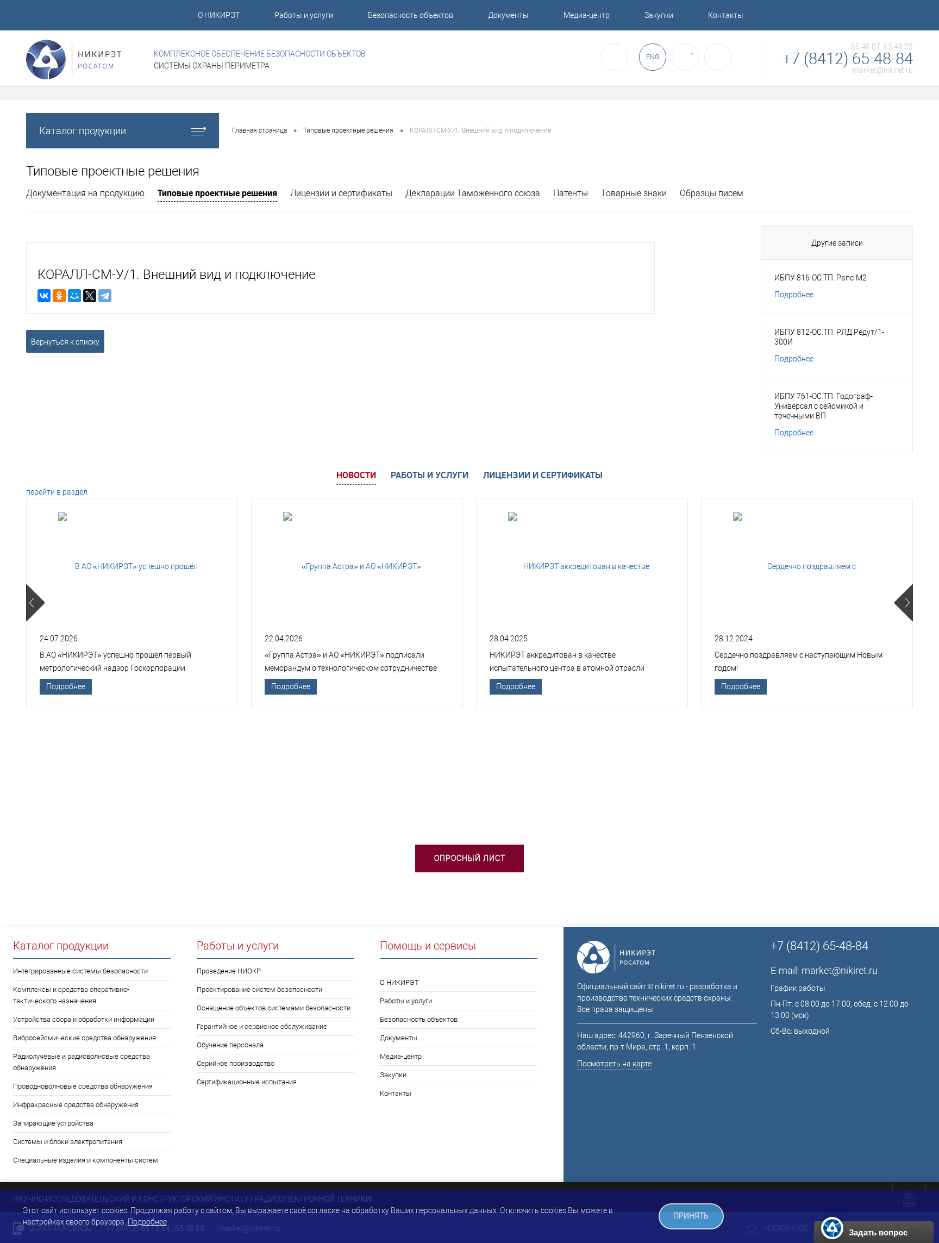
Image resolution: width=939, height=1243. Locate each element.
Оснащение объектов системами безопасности (273, 1008)
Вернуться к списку (65, 342)
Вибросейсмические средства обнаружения (84, 1038)
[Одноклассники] (59, 295)
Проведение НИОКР (229, 971)
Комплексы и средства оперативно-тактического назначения (71, 995)
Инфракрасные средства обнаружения (76, 1105)
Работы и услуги (303, 15)
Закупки (658, 15)
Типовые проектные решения (217, 193)
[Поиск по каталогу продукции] (614, 57)
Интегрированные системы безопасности (80, 971)
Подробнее (793, 294)
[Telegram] (104, 295)
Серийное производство (235, 1063)
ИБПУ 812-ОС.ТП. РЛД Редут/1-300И (829, 337)
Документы (508, 15)
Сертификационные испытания (247, 1082)
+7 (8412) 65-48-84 (847, 59)
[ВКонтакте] (44, 295)
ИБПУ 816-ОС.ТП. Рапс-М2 (820, 277)
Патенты (570, 193)
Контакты (725, 15)
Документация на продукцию (85, 193)
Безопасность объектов (410, 15)
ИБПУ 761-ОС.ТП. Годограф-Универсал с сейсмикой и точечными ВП (823, 406)
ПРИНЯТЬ (691, 1216)
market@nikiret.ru (883, 70)
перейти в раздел (56, 492)
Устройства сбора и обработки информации (83, 1019)
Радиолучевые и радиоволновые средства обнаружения (81, 1062)
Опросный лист (469, 858)
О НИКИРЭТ (219, 15)
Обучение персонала (230, 1045)
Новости (356, 475)
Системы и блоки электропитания (67, 1142)
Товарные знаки (634, 193)
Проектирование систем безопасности (259, 989)
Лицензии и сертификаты (341, 193)
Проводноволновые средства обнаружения (83, 1086)
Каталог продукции (82, 130)
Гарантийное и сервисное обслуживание (262, 1026)
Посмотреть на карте (614, 1063)
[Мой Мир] (74, 295)
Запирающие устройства (53, 1123)
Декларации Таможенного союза (472, 193)
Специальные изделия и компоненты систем (85, 1160)
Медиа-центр (587, 15)
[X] (89, 295)
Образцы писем (711, 193)
